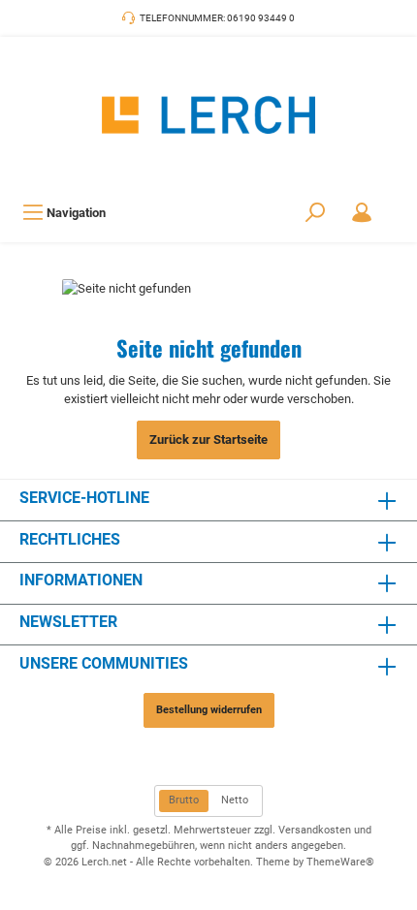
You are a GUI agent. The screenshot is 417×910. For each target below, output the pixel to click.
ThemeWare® (340, 862)
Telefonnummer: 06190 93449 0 (217, 18)
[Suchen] (315, 213)
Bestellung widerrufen (209, 710)
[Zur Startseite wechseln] (208, 115)
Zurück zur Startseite (208, 439)
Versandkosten (314, 830)
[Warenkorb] (397, 202)
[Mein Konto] (361, 213)
